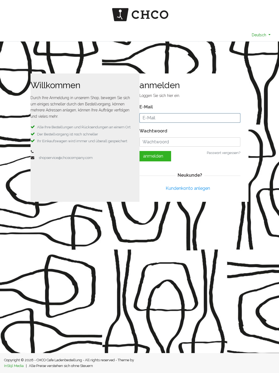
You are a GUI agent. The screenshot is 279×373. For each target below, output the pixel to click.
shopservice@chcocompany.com (66, 158)
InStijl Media (14, 366)
